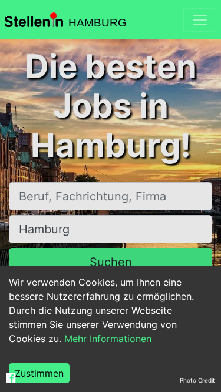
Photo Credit (197, 380)
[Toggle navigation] (199, 20)
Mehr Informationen (107, 338)
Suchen (111, 262)
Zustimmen (39, 373)
